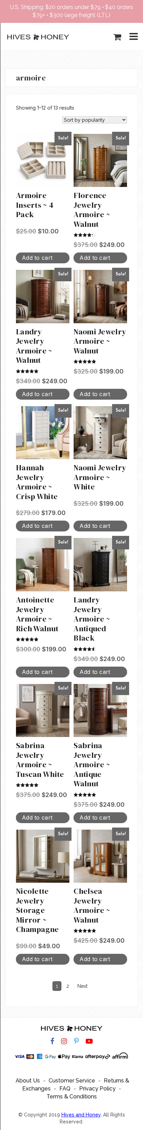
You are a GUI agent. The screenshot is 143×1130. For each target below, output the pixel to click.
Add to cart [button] (37, 257)
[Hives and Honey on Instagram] (64, 1041)
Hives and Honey (81, 1115)
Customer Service (72, 1080)
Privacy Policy (97, 1088)
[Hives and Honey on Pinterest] (76, 1041)
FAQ (64, 1088)
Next (82, 986)
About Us (28, 1080)
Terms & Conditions (72, 1096)
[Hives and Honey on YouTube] (89, 1041)
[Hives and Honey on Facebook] (52, 1041)
